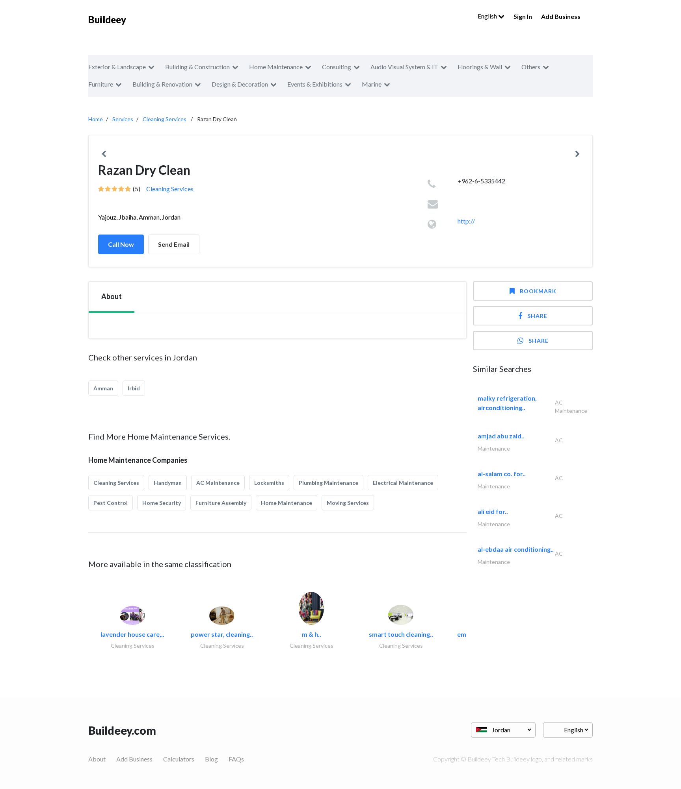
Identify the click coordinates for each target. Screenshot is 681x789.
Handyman (168, 482)
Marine (371, 84)
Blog (211, 759)
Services (122, 119)
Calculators (178, 759)
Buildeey (107, 19)
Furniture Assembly (220, 502)
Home (95, 119)
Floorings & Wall (480, 66)
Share (537, 315)
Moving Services (348, 502)
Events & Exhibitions (314, 84)
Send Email (174, 244)
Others (530, 66)
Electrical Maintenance (403, 482)
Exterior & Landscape (117, 66)
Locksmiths (269, 482)
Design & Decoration (240, 84)
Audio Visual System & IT (404, 66)
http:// (466, 221)
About (97, 759)
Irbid (134, 388)
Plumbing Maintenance (328, 482)
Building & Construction (197, 66)
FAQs (236, 759)
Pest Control (110, 502)
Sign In (523, 16)
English (488, 16)
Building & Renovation (162, 84)
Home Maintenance (276, 66)
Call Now (121, 244)
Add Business (561, 16)
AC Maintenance (218, 482)
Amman (103, 388)
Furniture (100, 84)
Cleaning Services (164, 119)
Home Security (161, 502)
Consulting (336, 66)
